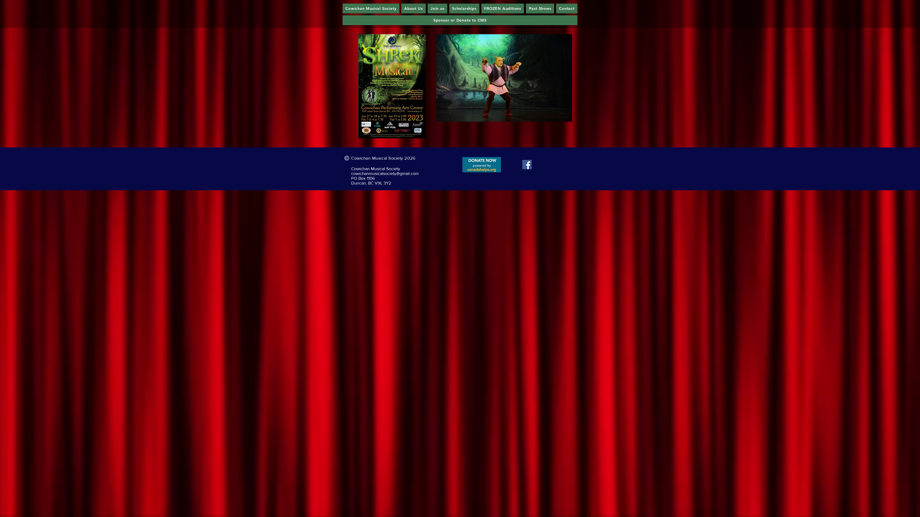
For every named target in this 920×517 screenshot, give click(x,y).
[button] (504, 78)
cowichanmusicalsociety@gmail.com (385, 173)
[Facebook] (527, 164)
